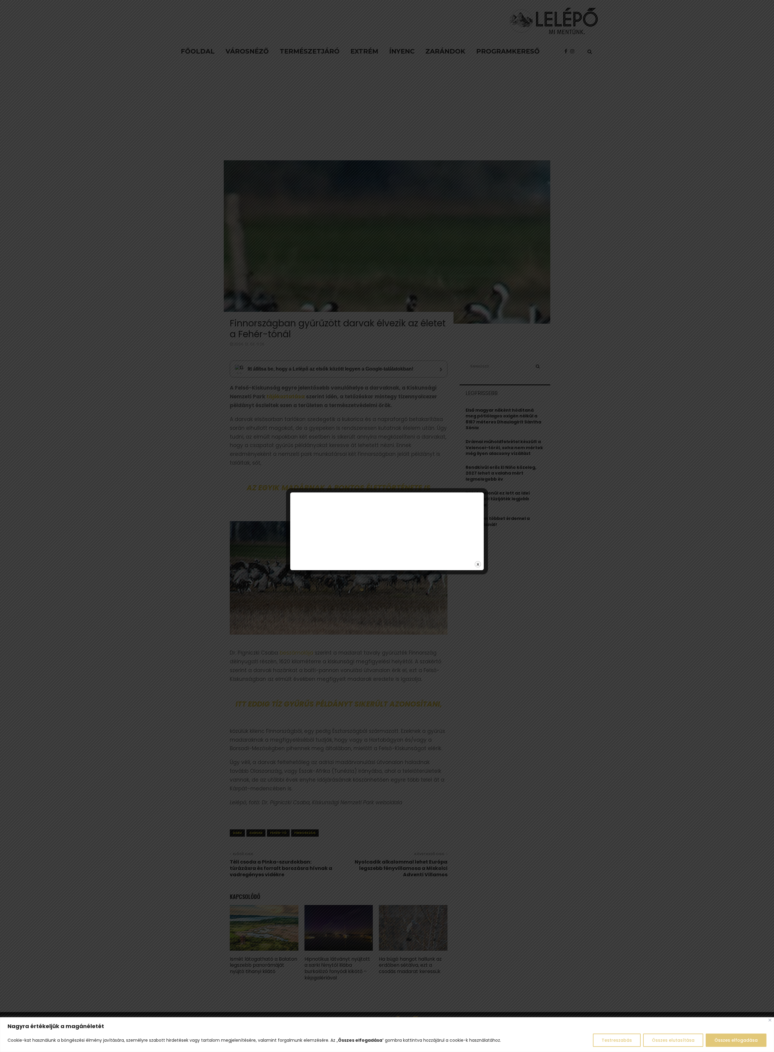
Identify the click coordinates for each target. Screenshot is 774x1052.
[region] (387, 1034)
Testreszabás (617, 1040)
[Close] (770, 1020)
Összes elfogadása (736, 1040)
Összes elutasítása (673, 1040)
